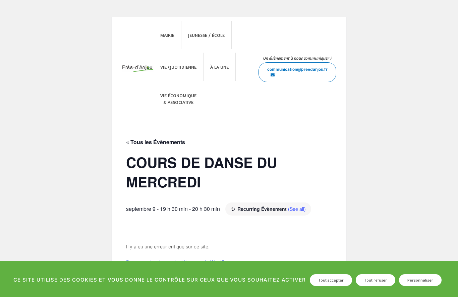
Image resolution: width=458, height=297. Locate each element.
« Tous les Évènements (155, 142)
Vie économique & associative (178, 99)
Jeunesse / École (206, 35)
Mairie (167, 35)
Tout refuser (375, 280)
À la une (219, 67)
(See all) (297, 208)
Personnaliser (420, 280)
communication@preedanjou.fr (297, 69)
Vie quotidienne (178, 67)
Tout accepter (331, 280)
